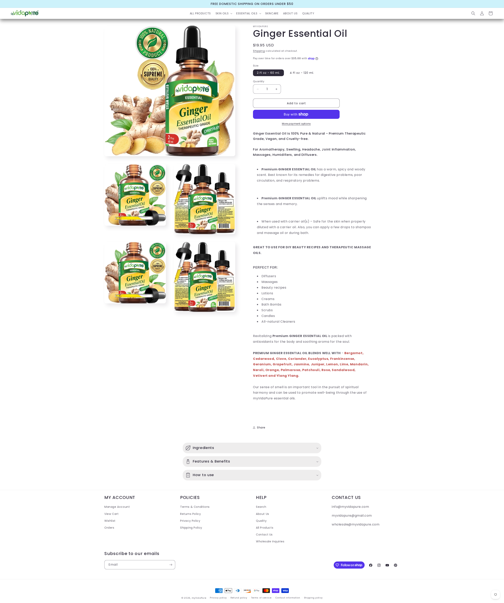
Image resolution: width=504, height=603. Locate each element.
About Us (262, 514)
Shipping (259, 51)
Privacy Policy (190, 521)
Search (261, 507)
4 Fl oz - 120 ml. (302, 73)
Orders (109, 527)
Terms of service (261, 597)
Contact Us (264, 534)
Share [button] (261, 427)
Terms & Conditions (195, 507)
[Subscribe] (170, 564)
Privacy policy (218, 597)
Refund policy (239, 597)
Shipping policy (313, 597)
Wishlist (110, 521)
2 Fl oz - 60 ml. (268, 73)
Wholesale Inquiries (270, 541)
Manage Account (117, 507)
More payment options (296, 123)
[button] (223, 13)
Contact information (287, 597)
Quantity (258, 81)
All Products (264, 527)
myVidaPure (199, 597)
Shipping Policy (191, 527)
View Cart (111, 514)
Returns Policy (190, 514)
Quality (261, 521)
